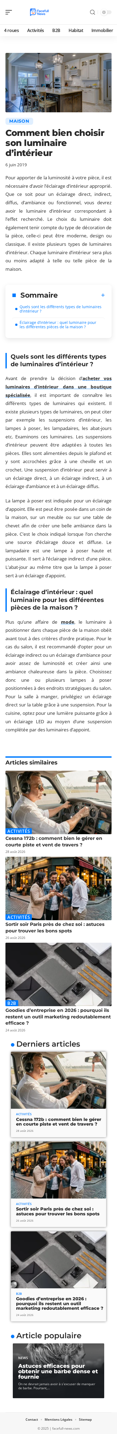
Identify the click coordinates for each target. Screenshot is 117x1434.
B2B (11, 1003)
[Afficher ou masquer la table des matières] (81, 295)
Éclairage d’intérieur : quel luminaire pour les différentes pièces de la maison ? (58, 324)
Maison (19, 121)
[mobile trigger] (10, 12)
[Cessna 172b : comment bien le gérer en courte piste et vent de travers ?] (58, 802)
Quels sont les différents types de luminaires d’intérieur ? (60, 309)
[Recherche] (92, 12)
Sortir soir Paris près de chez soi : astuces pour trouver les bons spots (58, 1211)
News (23, 1358)
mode (67, 622)
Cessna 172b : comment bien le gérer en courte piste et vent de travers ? (58, 1122)
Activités (18, 831)
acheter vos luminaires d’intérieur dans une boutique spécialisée (58, 386)
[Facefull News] (39, 12)
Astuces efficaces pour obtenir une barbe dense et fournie (58, 1371)
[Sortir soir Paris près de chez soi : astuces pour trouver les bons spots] (58, 888)
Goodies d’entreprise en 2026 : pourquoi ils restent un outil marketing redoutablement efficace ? (58, 1017)
